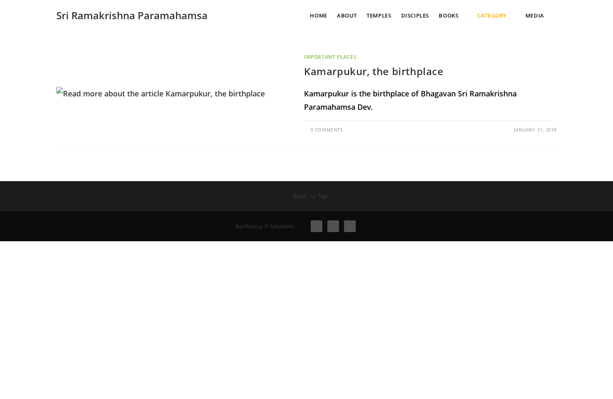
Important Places (330, 57)
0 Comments (327, 129)
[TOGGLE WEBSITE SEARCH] (560, 15)
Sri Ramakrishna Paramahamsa (132, 15)
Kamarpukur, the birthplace (374, 71)
